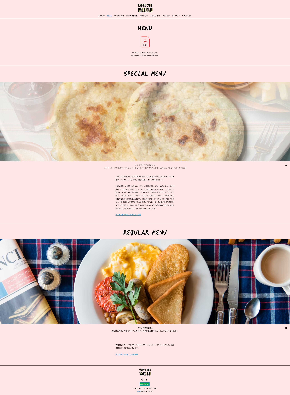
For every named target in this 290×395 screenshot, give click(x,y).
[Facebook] (146, 379)
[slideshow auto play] (286, 165)
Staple (139, 391)
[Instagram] (142, 379)
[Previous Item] (3, 122)
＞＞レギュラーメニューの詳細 (127, 354)
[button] (144, 384)
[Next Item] (286, 122)
